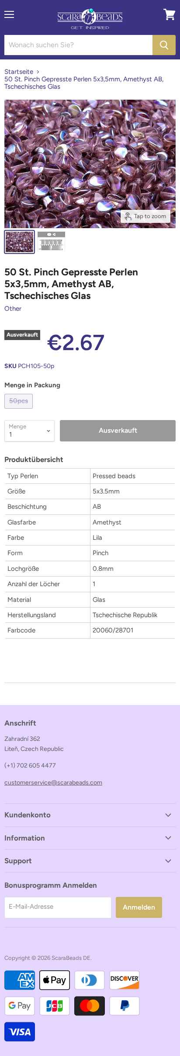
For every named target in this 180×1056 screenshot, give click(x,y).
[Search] (164, 45)
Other (12, 309)
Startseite (18, 72)
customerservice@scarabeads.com (53, 782)
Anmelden (139, 907)
